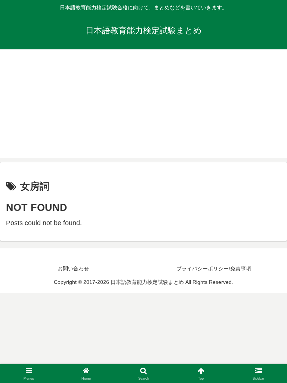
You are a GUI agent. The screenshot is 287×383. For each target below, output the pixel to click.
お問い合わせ (73, 269)
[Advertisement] (143, 105)
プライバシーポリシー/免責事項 (213, 269)
